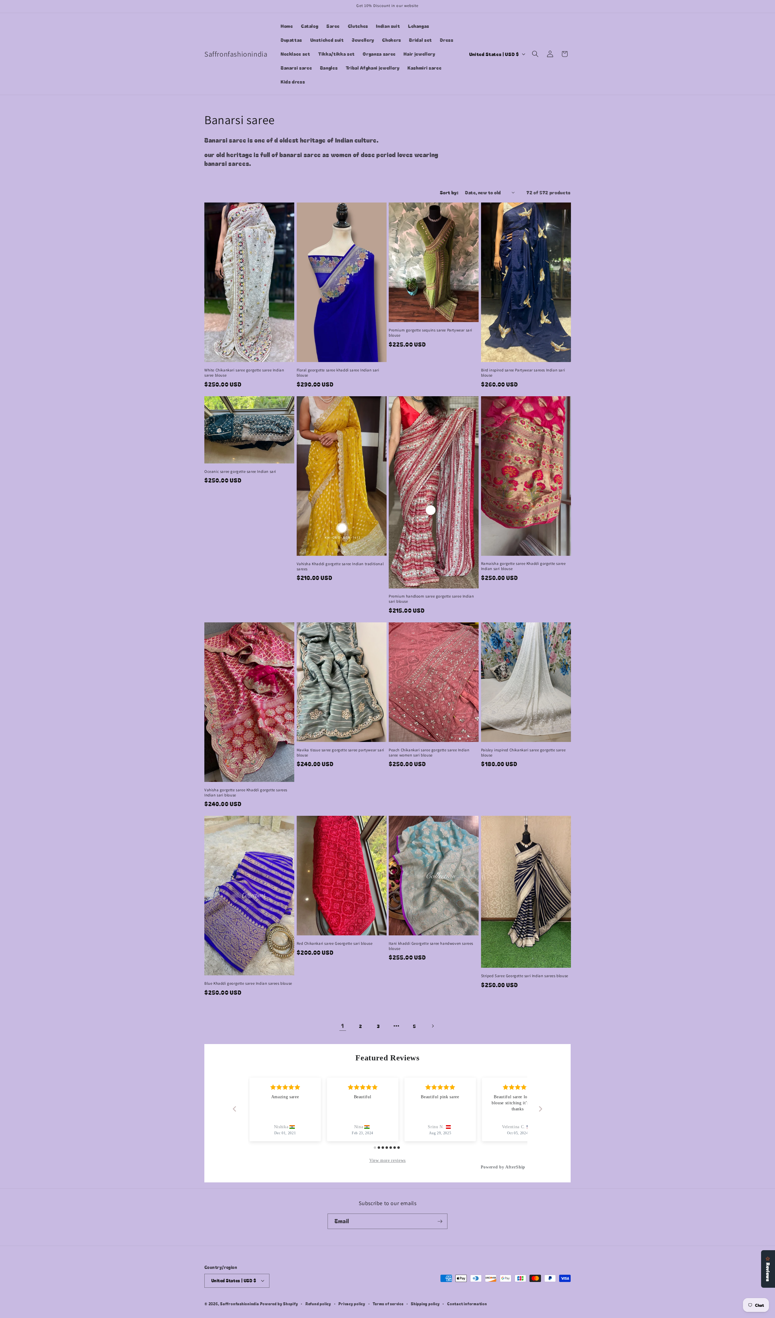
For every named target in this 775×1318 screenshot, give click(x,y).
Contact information (467, 1303)
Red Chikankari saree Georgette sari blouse (335, 943)
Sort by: (449, 192)
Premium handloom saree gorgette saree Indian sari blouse (431, 599)
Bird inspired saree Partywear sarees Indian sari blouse (523, 373)
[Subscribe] (440, 1221)
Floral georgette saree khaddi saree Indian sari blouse (338, 373)
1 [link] (342, 1026)
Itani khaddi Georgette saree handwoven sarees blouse (431, 946)
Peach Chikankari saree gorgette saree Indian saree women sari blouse (429, 753)
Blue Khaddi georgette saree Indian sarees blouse (248, 983)
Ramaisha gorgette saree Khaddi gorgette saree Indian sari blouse (523, 566)
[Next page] (432, 1026)
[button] (535, 54)
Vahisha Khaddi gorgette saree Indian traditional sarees (340, 567)
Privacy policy (351, 1303)
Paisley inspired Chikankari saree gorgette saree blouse (523, 753)
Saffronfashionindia (239, 1303)
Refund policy (318, 1303)
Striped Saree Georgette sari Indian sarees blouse (524, 976)
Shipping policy (425, 1303)
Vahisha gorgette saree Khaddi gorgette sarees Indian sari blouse (245, 793)
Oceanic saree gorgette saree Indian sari (240, 471)
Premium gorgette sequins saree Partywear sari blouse (430, 333)
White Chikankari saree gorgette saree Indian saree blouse (244, 373)
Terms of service (388, 1303)
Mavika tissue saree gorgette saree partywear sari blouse (340, 753)
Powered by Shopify (279, 1303)
